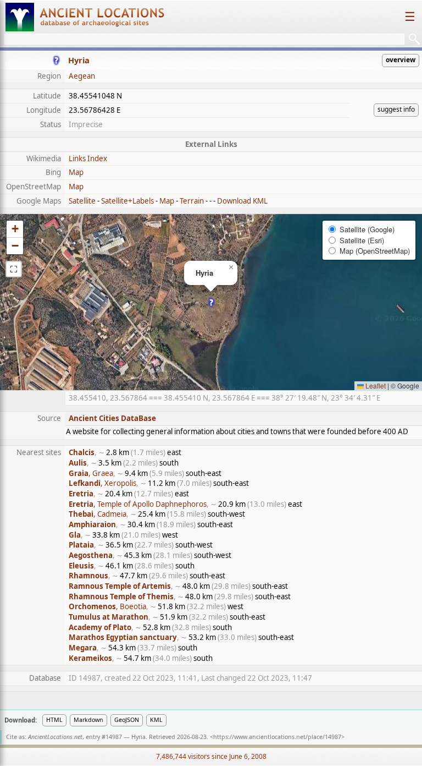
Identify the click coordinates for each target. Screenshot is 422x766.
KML (156, 720)
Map (76, 172)
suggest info (396, 109)
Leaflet (375, 385)
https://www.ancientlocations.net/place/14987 (277, 737)
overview (400, 59)
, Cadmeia (97, 514)
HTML (54, 720)
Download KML (242, 201)
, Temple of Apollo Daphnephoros (138, 504)
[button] (211, 302)
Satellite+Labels (127, 201)
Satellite (82, 201)
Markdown (88, 720)
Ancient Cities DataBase (112, 418)
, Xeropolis (102, 483)
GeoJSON (126, 720)
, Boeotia (107, 606)
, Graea (91, 473)
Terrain (192, 201)
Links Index (88, 158)
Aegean (82, 76)
